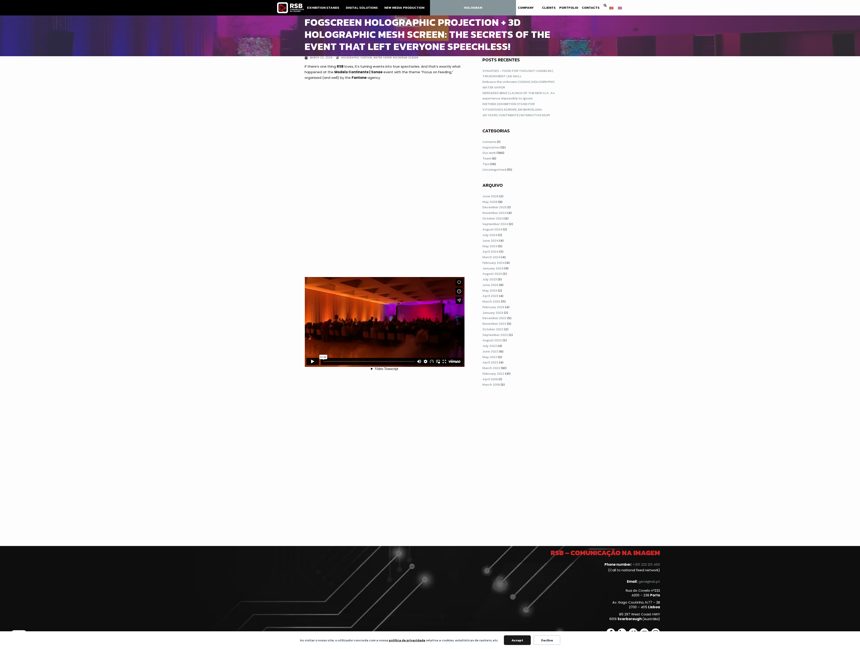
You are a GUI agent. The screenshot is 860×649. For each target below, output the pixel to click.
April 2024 (490, 251)
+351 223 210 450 (646, 564)
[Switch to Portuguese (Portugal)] (611, 8)
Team (486, 158)
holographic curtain (356, 57)
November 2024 (494, 212)
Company (526, 7)
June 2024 (490, 240)
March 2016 (491, 384)
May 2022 (489, 356)
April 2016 (490, 379)
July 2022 (489, 345)
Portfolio (568, 7)
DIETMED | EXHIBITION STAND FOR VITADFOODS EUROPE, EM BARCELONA (512, 106)
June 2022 (490, 351)
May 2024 (489, 246)
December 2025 (494, 207)
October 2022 (492, 329)
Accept (517, 640)
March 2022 (491, 367)
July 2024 (489, 234)
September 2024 (495, 223)
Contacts (591, 7)
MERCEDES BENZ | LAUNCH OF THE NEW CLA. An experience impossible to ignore (518, 95)
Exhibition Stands (323, 7)
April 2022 (490, 362)
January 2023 (492, 312)
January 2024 (492, 268)
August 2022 (492, 340)
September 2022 (495, 334)
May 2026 (489, 201)
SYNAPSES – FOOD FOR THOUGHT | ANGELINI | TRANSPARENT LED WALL (517, 73)
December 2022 (494, 317)
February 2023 (493, 306)
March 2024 (491, 257)
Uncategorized (494, 169)
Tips (485, 163)
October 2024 (493, 218)
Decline (547, 640)
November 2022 (494, 323)
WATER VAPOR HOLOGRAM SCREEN (396, 57)
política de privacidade (407, 640)
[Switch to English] (620, 8)
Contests (489, 141)
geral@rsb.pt (649, 581)
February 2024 (493, 262)
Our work (489, 152)
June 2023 (490, 284)
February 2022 (493, 373)
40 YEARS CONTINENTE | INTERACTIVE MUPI (516, 115)
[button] (605, 5)
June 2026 (490, 196)
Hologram (473, 7)
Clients (549, 7)
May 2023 (489, 290)
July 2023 (489, 279)
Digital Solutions (362, 7)
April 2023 (490, 295)
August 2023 (492, 273)
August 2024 (492, 229)
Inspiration (491, 147)
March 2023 (491, 301)
